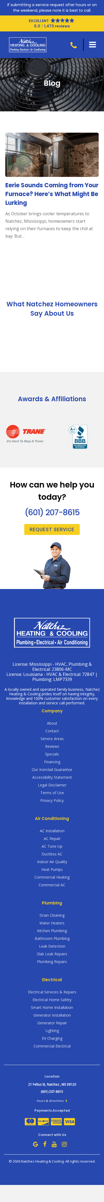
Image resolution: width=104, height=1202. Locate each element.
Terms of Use (52, 792)
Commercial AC (52, 884)
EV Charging (52, 1038)
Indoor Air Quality (52, 861)
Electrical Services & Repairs (52, 991)
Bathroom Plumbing (52, 938)
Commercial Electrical (52, 1046)
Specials (52, 754)
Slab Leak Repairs (52, 953)
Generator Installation (52, 1015)
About (52, 723)
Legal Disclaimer (52, 784)
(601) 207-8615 (52, 512)
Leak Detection (52, 946)
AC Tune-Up (52, 846)
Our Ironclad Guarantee (52, 769)
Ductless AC (52, 853)
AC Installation (52, 830)
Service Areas (52, 738)
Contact (52, 730)
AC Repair (52, 838)
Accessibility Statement (52, 777)
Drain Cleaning (52, 915)
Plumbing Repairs (52, 961)
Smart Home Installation (52, 1007)
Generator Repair (52, 1022)
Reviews (52, 746)
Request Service (52, 529)
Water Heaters (52, 922)
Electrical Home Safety (52, 999)
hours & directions (50, 1101)
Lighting (52, 1030)
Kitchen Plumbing (52, 930)
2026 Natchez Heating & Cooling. (39, 1161)
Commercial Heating (52, 877)
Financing (52, 761)
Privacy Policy (52, 800)
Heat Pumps (52, 869)
